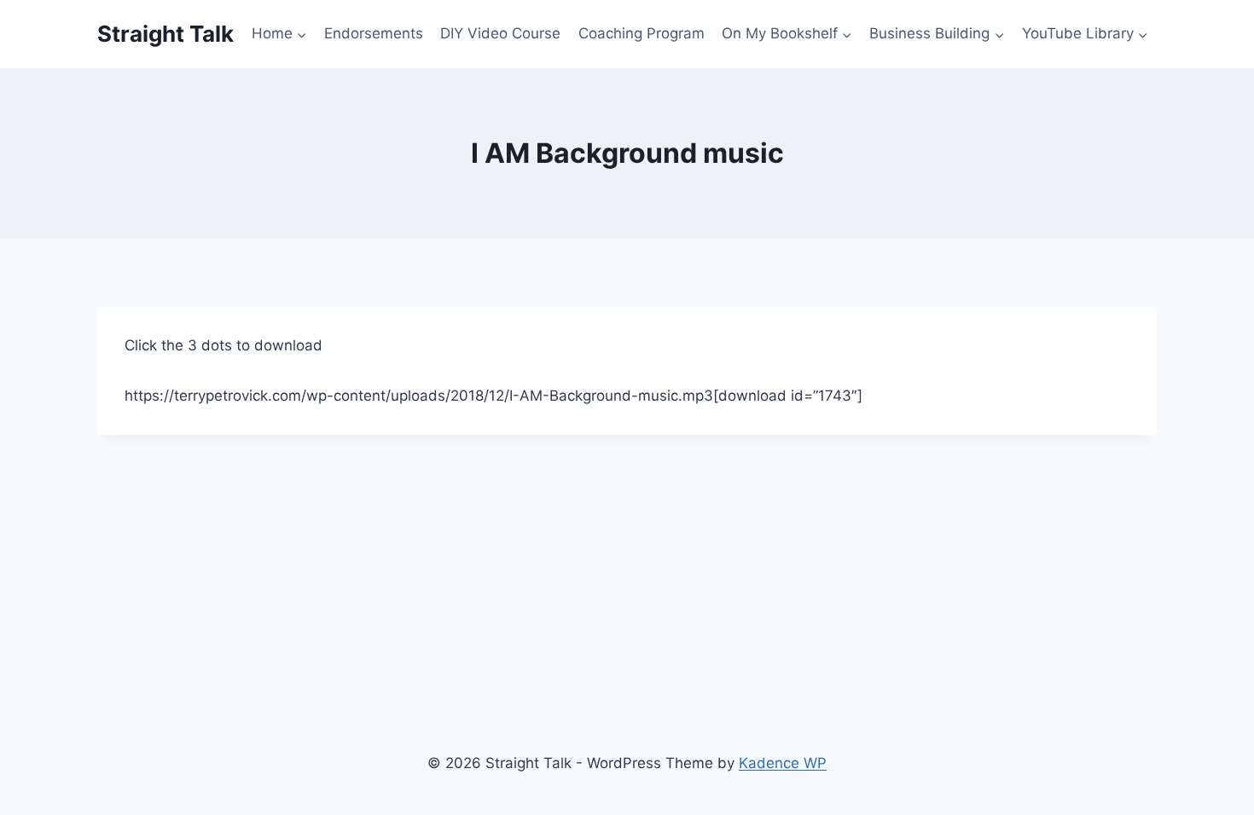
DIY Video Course (500, 33)
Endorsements (373, 33)
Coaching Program (641, 33)
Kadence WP (783, 763)
